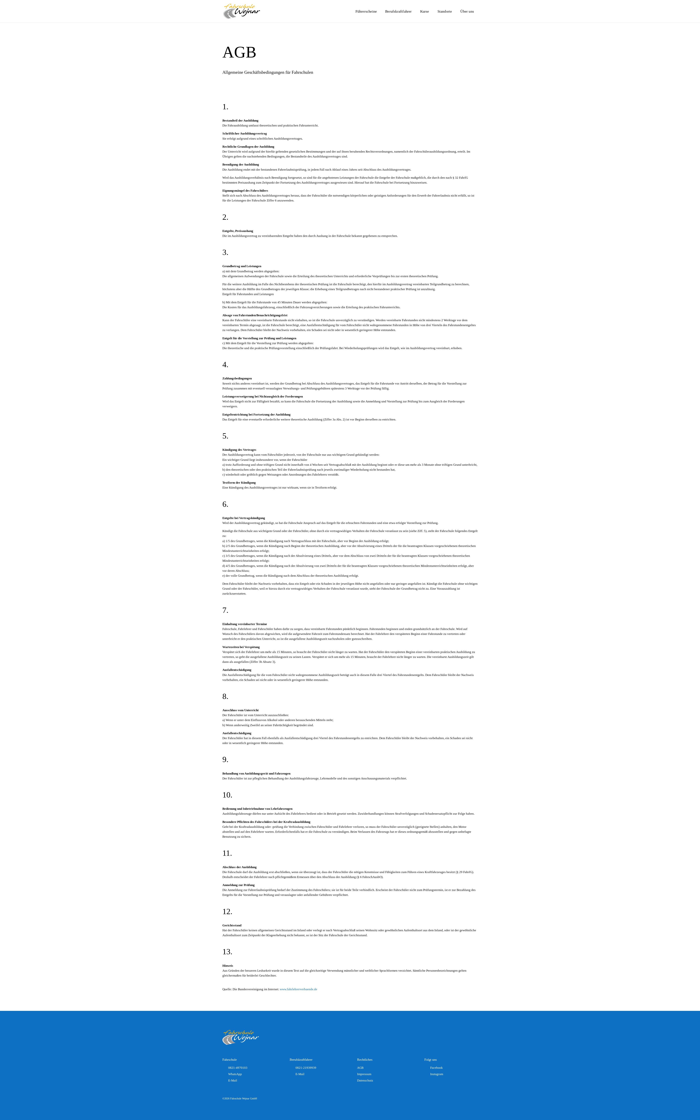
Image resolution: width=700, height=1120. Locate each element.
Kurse (424, 11)
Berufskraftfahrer (398, 11)
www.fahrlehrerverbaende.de (298, 989)
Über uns (467, 11)
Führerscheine (366, 11)
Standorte (445, 11)
